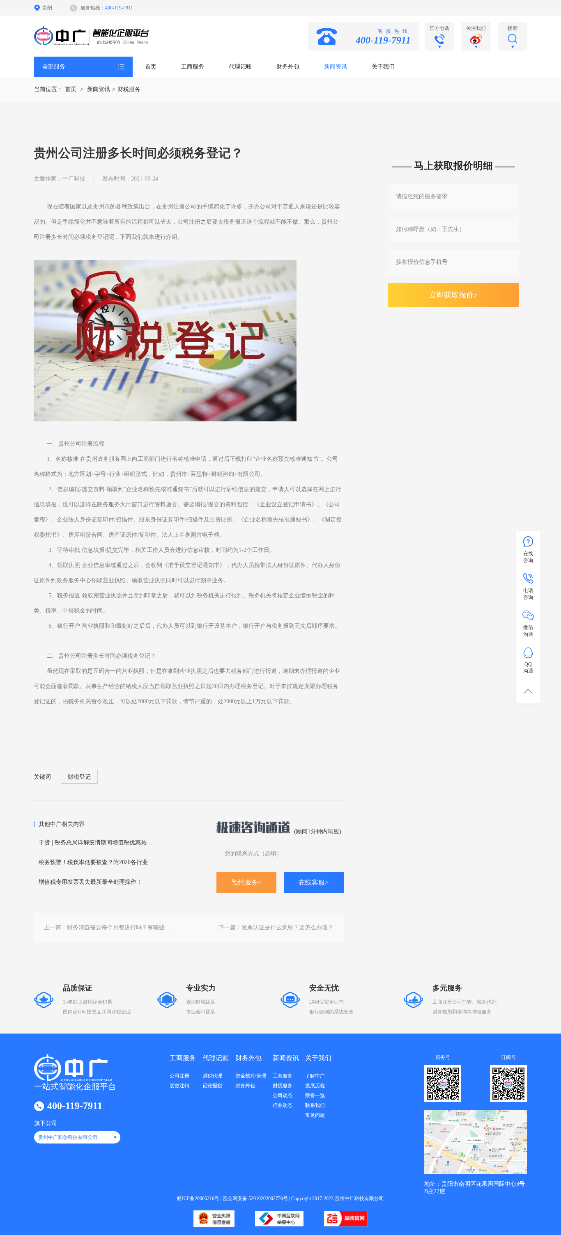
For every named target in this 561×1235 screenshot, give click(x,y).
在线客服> (314, 882)
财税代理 (212, 1076)
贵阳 (47, 8)
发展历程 (315, 1086)
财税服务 (128, 89)
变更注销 (179, 1086)
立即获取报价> (453, 295)
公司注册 (179, 1076)
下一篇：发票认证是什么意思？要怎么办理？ (275, 927)
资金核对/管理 (250, 1076)
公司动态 (282, 1095)
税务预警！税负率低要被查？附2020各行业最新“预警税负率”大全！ (98, 862)
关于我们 (383, 67)
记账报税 (212, 1086)
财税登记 (79, 777)
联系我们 (315, 1105)
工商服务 (192, 67)
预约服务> (247, 882)
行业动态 (282, 1105)
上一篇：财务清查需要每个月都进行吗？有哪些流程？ (109, 927)
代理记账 (240, 67)
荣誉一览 (315, 1095)
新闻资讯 (335, 67)
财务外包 (287, 67)
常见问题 (315, 1115)
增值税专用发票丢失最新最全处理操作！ (90, 882)
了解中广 (315, 1076)
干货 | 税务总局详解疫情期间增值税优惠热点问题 (98, 842)
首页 (150, 67)
